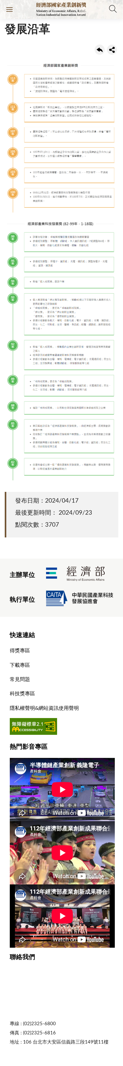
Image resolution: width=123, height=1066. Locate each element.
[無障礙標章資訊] (33, 733)
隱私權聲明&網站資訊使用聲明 (44, 708)
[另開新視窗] (75, 575)
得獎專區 (20, 650)
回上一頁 (100, 50)
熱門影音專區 (29, 747)
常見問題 (20, 679)
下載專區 (20, 665)
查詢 (113, 9)
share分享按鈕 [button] (112, 50)
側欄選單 (9, 9)
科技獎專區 (22, 693)
